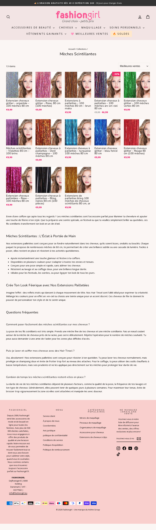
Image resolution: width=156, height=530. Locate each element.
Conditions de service (53, 440)
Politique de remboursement (56, 449)
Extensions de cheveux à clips (93, 437)
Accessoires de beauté (32, 27)
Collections (81, 49)
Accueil (71, 49)
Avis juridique (49, 430)
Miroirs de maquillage (89, 418)
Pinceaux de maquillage (90, 422)
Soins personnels (126, 27)
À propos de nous (51, 421)
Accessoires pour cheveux (92, 432)
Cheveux (66, 27)
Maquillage (92, 27)
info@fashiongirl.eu (18, 493)
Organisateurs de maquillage (93, 427)
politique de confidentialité (55, 435)
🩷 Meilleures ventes (89, 33)
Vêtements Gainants (45, 33)
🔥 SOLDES (121, 33)
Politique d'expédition (53, 445)
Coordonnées (49, 425)
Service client (49, 416)
